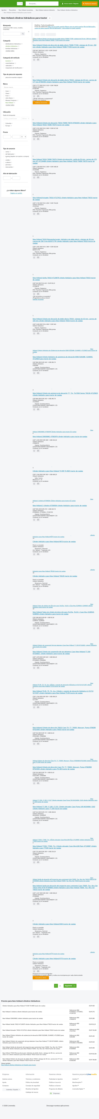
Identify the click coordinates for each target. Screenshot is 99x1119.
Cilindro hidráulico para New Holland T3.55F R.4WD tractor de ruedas (58, 471)
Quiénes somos (7, 1079)
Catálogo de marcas (32, 1092)
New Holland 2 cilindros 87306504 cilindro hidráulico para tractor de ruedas (60, 506)
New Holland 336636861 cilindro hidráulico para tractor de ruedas (23, 1018)
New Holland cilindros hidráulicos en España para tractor (18, 1065)
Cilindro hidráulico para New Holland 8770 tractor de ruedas (54, 959)
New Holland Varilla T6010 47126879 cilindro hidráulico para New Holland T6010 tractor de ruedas (33, 1024)
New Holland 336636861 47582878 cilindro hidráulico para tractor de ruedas (60, 437)
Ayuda (4, 1082)
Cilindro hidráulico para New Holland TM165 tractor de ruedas (55, 576)
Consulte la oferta (40, 978)
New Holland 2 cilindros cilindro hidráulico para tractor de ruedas (22, 1011)
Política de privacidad (32, 1082)
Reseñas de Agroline (32, 1089)
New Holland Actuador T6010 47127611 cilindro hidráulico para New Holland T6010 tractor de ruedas (33, 1030)
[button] (34, 59)
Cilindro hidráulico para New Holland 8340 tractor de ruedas (54, 924)
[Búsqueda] (27, 3)
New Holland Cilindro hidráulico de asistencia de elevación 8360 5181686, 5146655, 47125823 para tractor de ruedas (33, 1036)
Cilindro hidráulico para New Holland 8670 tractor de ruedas (54, 542)
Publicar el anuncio (41, 102)
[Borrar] (28, 31)
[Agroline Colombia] (8, 3)
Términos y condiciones (33, 1079)
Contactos (5, 1085)
